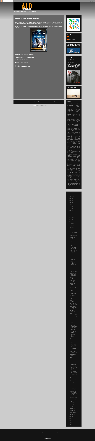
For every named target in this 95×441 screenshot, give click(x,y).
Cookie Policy (55, 432)
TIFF (79, 179)
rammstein (69, 170)
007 (68, 103)
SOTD (79, 176)
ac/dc (74, 103)
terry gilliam (70, 179)
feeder (68, 138)
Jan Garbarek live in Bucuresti (73, 258)
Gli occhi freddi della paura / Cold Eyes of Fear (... (73, 393)
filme (74, 141)
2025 (70, 196)
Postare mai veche (58, 101)
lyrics (68, 154)
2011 (70, 223)
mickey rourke (76, 155)
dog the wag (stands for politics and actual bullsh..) (73, 134)
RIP (79, 170)
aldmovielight (70, 105)
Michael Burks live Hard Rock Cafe (73, 359)
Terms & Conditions (48, 432)
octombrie (72, 397)
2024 (70, 198)
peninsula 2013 (70, 164)
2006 (70, 420)
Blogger (49, 438)
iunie (71, 404)
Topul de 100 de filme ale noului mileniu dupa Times (73, 326)
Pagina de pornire (38, 101)
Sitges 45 (78, 175)
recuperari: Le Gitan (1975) (73, 321)
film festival (70, 139)
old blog (78, 158)
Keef (77, 150)
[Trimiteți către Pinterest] (33, 57)
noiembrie (72, 230)
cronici (75, 128)
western (78, 185)
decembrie (72, 229)
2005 (70, 422)
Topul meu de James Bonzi (73, 304)
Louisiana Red (17, 24)
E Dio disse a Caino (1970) (73, 372)
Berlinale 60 (73, 110)
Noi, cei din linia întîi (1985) (73, 378)
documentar (77, 130)
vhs (70, 184)
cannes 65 (77, 115)
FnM (76, 141)
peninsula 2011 (70, 163)
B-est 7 (69, 109)
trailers (78, 182)
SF (79, 174)
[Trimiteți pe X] (30, 57)
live (24, 59)
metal (79, 154)
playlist (73, 165)
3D (71, 103)
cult (68, 129)
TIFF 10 (69, 180)
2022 (70, 202)
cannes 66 (69, 116)
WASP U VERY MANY (73, 301)
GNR (68, 142)
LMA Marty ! (72, 295)
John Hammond (58, 23)
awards (75, 108)
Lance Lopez (45, 23)
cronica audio (70, 128)
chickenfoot (78, 121)
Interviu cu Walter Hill (72, 311)
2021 (70, 204)
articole (78, 106)
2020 (70, 206)
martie (71, 410)
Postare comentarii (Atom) (41, 105)
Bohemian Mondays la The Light (52, 21)
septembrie (72, 399)
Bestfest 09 (69, 111)
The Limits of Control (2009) (73, 289)
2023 (70, 200)
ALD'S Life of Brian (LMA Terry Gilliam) (73, 274)
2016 (70, 214)
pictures (76, 164)
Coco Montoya (51, 23)
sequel (73, 174)
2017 (70, 212)
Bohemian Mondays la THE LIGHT (73, 388)
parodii (72, 160)
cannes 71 (69, 119)
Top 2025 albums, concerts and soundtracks (72, 61)
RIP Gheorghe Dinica (73, 332)
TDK (79, 178)
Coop (75, 126)
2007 (70, 418)
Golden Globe (76, 142)
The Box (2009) (73, 329)
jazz (72, 150)
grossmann (69, 143)
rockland (27, 59)
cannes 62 (74, 114)
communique (77, 125)
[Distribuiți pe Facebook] (32, 57)
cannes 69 (71, 118)
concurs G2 (70, 126)
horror (69, 146)
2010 (70, 225)
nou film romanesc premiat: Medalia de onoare (73, 263)
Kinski (79, 150)
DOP (73, 135)
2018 (70, 210)
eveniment (70, 136)
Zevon (77, 187)
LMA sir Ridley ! (73, 235)
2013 (70, 219)
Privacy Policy (40, 432)
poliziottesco (70, 166)
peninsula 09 (70, 161)
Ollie (68, 159)
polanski (78, 165)
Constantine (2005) (72, 381)
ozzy (68, 160)
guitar (22, 59)
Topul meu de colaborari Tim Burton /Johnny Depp (73, 368)
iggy (72, 146)
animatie (69, 106)
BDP (79, 109)
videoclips (75, 184)
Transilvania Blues (71, 183)
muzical (74, 156)
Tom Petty (71, 182)
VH (68, 184)
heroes (78, 143)
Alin (69, 36)
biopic (74, 111)
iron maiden (75, 148)
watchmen (73, 185)
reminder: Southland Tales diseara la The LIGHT (73, 269)
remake (75, 170)
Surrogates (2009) (72, 384)
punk (76, 169)
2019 (70, 208)
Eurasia (78, 135)
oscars (75, 159)
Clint (68, 124)
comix (68, 125)
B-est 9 (76, 109)
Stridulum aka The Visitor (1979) (73, 345)
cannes (69, 114)
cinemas (69, 122)
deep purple (71, 129)
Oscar (71, 159)
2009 (70, 227)
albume (78, 103)
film (72, 138)
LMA (72, 152)
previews (78, 168)
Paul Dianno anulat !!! (72, 281)
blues (19, 59)
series (76, 174)
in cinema (75, 146)
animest (74, 106)
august (71, 401)
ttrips (79, 183)
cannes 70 (77, 118)
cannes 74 (78, 119)
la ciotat (69, 151)
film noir (76, 139)
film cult (77, 138)
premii (69, 168)
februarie (72, 412)
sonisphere (69, 176)
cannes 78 (75, 120)
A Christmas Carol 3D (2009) (72, 335)
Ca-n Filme (78, 113)
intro (72, 148)
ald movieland (72, 39)
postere (76, 166)
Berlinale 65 (78, 110)
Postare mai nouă (19, 101)
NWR (74, 157)
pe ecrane (77, 160)
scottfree (69, 174)
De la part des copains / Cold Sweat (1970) (73, 315)
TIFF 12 (76, 180)
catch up (72, 121)
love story (78, 152)
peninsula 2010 (77, 161)
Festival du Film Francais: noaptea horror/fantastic (73, 253)
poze (79, 166)
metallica (69, 155)
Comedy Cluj (77, 124)
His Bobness (70, 145)
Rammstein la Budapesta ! (73, 355)
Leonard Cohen (75, 151)
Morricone (69, 156)
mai (71, 406)
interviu (69, 148)
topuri (75, 182)
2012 (70, 221)
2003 (70, 424)
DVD (75, 135)
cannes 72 (74, 119)
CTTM (79, 128)
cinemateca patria (76, 122)
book (79, 111)
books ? (69, 113)
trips (77, 183)
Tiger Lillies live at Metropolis (73, 318)
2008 (70, 416)
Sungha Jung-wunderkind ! (73, 352)
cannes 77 (69, 120)
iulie (71, 402)
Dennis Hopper (77, 129)
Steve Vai (76, 178)
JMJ (74, 150)
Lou (74, 152)
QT (79, 169)
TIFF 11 (72, 180)
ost (78, 159)
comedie (72, 124)
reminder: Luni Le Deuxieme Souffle (73, 238)
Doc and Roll (70, 130)
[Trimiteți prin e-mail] (28, 57)
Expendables (77, 136)
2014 (70, 217)
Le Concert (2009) (72, 278)
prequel (73, 168)
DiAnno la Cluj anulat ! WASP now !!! (73, 307)
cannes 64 (72, 115)
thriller (75, 179)
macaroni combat (73, 154)
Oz (79, 159)
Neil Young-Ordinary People (72, 285)
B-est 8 (72, 109)
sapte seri (77, 172)
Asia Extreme (70, 108)
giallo (79, 141)
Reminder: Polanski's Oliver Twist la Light (73, 340)
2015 (70, 215)
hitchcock (78, 145)
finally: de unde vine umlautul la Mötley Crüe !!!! (73, 243)
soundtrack (70, 178)
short (68, 175)
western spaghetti (71, 187)
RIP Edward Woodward (73, 293)
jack (70, 150)
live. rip (68, 152)
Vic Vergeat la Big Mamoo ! (73, 248)
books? (73, 113)
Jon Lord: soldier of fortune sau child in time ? (73, 363)
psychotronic (70, 169)
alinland (78, 105)
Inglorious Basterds (75, 147)
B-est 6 (78, 108)
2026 (70, 194)
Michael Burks (49, 22)
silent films (72, 175)
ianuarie (72, 414)
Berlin (68, 110)
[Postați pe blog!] (29, 57)
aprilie (71, 408)
